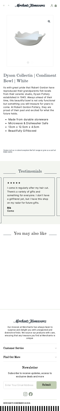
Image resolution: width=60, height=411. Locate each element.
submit (46, 385)
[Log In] (52, 5)
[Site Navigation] (4, 5)
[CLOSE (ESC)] (48, 20)
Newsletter (30, 367)
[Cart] (55, 5)
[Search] (8, 5)
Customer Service (13, 348)
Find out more (11, 357)
